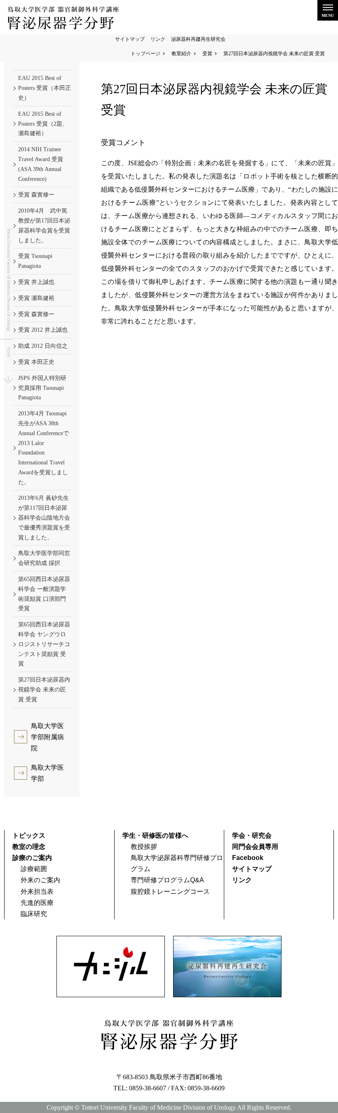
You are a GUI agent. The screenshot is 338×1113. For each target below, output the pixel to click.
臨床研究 (34, 913)
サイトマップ (130, 39)
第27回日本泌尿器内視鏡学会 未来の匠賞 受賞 (44, 690)
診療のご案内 (32, 857)
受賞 (207, 53)
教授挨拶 (144, 846)
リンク (157, 39)
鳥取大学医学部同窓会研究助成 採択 (44, 558)
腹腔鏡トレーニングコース (170, 891)
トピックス (28, 835)
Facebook (247, 857)
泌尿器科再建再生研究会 (198, 39)
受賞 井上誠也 (36, 282)
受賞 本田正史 (36, 362)
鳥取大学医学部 (47, 773)
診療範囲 (34, 868)
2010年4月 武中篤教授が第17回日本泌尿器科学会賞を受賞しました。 (44, 225)
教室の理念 (28, 846)
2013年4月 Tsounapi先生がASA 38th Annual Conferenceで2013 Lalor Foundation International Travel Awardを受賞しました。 (43, 447)
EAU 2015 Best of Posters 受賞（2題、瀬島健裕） (43, 124)
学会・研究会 (252, 835)
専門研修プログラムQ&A (167, 879)
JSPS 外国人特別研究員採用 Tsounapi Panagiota (42, 388)
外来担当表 (37, 891)
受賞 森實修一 (36, 195)
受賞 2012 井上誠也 (43, 330)
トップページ (145, 53)
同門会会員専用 (255, 846)
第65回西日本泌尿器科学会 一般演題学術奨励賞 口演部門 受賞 (44, 594)
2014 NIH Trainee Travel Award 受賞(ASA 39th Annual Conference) (40, 164)
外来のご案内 (40, 879)
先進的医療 (37, 902)
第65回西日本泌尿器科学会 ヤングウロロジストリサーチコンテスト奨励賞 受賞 (44, 644)
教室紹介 (181, 53)
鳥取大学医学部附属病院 (47, 737)
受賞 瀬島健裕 (36, 298)
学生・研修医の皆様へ (155, 835)
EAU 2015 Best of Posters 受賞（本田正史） (44, 88)
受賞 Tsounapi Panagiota (35, 261)
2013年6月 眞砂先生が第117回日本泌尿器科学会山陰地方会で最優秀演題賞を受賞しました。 (44, 517)
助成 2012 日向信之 (43, 346)
